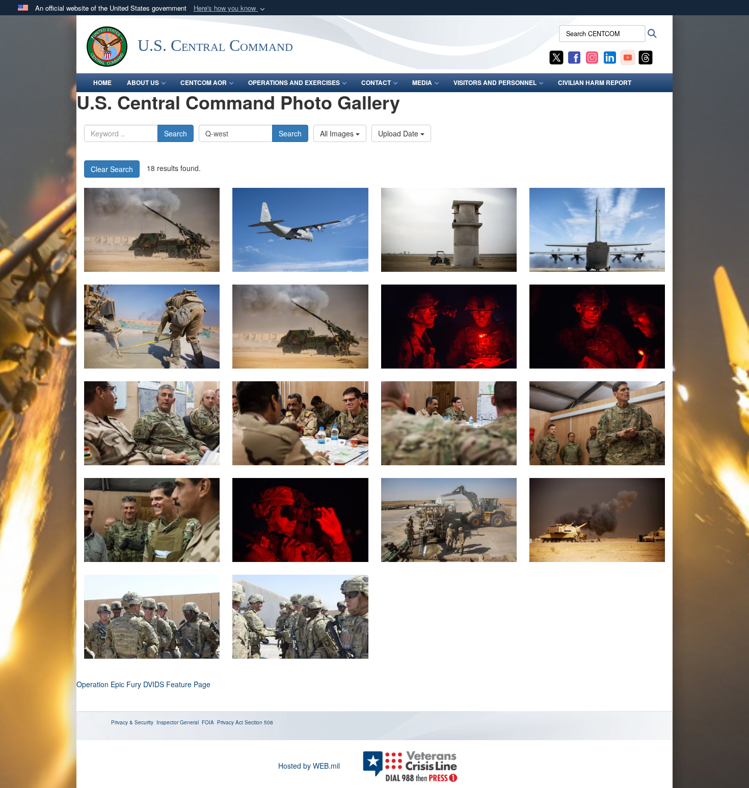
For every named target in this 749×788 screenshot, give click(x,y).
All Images (338, 133)
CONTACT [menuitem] (376, 82)
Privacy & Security (132, 722)
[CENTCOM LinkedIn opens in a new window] (610, 56)
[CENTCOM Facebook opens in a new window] (574, 56)
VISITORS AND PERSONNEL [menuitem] (495, 82)
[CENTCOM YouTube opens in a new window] (628, 56)
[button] (230, 8)
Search (175, 133)
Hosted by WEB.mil (309, 766)
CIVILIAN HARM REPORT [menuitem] (594, 82)
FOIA (208, 722)
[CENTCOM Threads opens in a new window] (645, 56)
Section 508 (259, 722)
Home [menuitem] (102, 82)
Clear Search (112, 169)
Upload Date (399, 133)
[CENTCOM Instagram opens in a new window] (592, 56)
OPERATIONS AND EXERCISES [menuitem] (294, 82)
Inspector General (177, 722)
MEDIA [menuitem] (422, 82)
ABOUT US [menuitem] (143, 82)
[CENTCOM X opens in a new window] (556, 56)
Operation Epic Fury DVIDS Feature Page (143, 684)
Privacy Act (230, 722)
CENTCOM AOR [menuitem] (203, 82)
